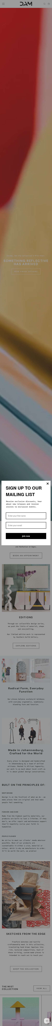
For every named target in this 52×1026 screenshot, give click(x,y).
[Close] (48, 483)
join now (26, 536)
